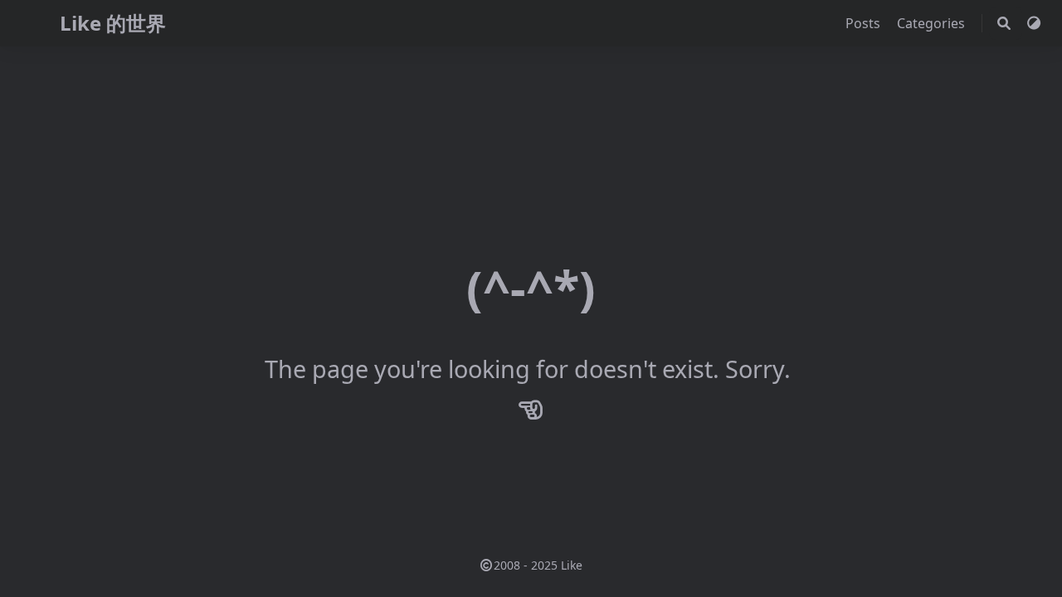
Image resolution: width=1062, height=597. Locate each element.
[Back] (531, 408)
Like (571, 565)
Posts (864, 23)
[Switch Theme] (1033, 23)
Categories (932, 23)
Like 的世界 (113, 22)
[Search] (1004, 23)
